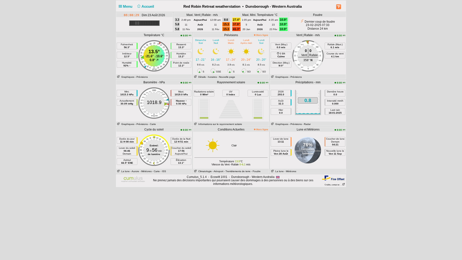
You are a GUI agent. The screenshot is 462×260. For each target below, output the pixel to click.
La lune (125, 171)
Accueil (148, 6)
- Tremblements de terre (237, 171)
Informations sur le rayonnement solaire (219, 124)
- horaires (211, 77)
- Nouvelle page (226, 77)
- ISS (163, 171)
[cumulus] (133, 179)
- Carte (152, 124)
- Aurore (134, 171)
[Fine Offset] (333, 178)
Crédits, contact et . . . (333, 185)
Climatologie (204, 171)
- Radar (306, 124)
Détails (201, 77)
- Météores (146, 171)
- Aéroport (217, 171)
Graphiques (127, 77)
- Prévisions (141, 77)
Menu (128, 6)
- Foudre (256, 171)
